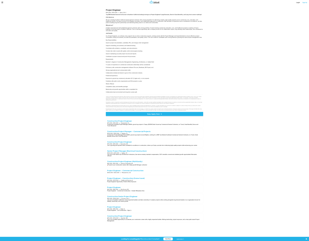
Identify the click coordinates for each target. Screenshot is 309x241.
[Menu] (2, 2)
